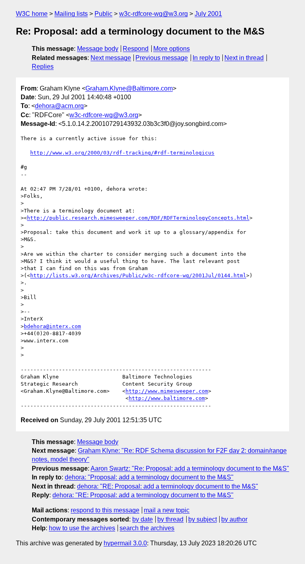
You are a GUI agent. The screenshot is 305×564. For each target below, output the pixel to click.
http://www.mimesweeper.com (166, 391)
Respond (136, 48)
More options (171, 48)
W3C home (32, 13)
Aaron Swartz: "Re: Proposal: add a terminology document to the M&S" (190, 468)
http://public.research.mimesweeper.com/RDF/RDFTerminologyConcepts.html (138, 218)
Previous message (161, 57)
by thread (170, 519)
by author (234, 519)
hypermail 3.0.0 (125, 543)
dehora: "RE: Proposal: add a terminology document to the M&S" (167, 486)
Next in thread (244, 57)
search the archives (147, 528)
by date (142, 519)
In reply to (206, 57)
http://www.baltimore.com (167, 398)
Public (103, 13)
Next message (111, 57)
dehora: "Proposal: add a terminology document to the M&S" (149, 477)
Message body (97, 48)
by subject (202, 519)
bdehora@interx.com (52, 326)
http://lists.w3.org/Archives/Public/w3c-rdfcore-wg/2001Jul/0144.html (138, 275)
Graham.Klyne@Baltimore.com (129, 88)
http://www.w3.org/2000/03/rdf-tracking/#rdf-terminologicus (122, 153)
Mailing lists (71, 13)
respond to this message (105, 510)
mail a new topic (166, 510)
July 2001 (208, 13)
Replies (43, 66)
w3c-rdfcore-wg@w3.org (153, 13)
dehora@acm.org (59, 105)
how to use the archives (82, 528)
